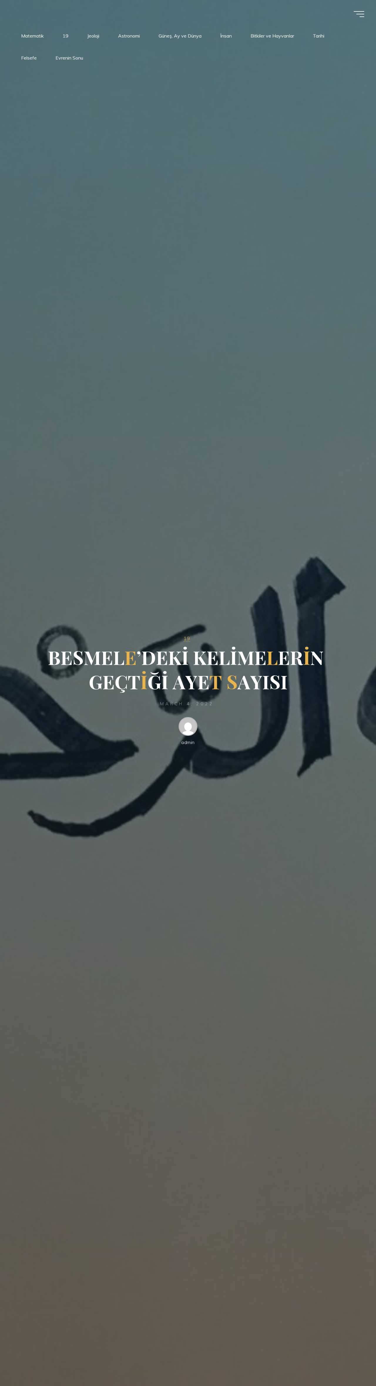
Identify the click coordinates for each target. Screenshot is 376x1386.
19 (187, 638)
